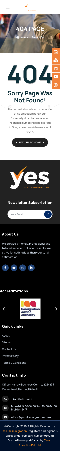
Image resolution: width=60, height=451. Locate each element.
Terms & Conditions (14, 363)
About (6, 335)
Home (24, 37)
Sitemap (7, 342)
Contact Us (9, 349)
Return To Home (30, 142)
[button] (4, 309)
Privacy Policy (10, 356)
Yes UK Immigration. (14, 431)
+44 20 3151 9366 (21, 399)
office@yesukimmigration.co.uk (31, 417)
